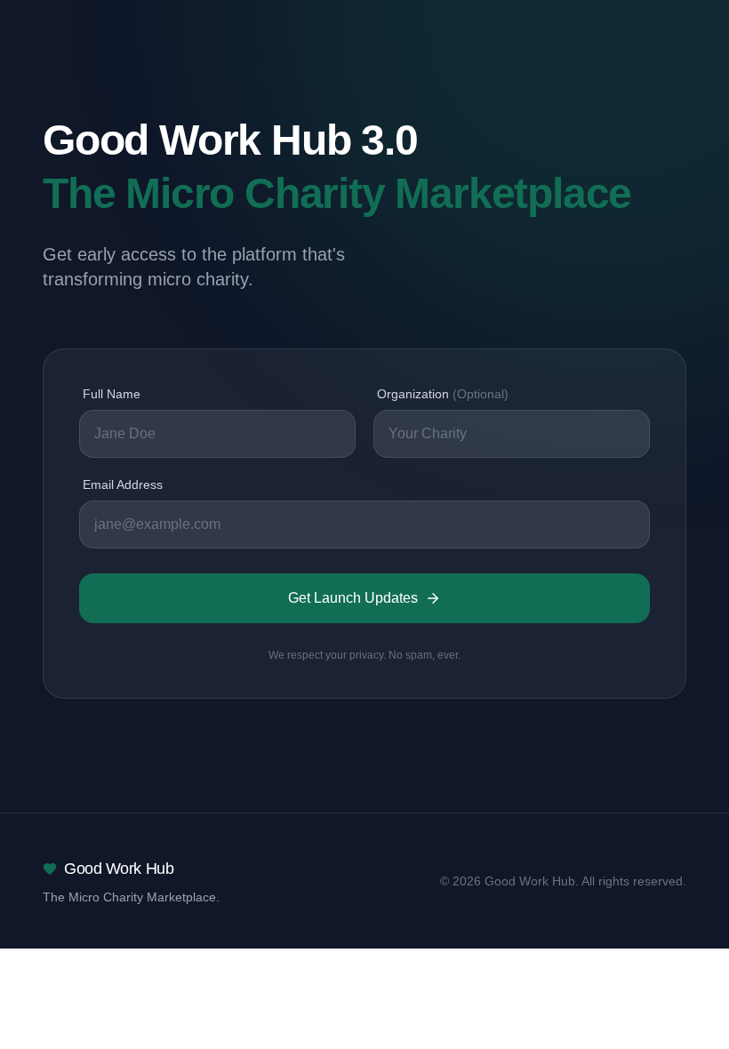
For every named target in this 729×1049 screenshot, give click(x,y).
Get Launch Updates (353, 597)
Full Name (111, 394)
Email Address (123, 484)
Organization (443, 394)
